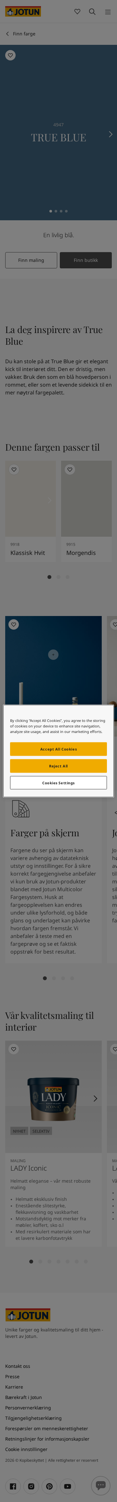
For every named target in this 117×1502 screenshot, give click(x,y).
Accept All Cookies (58, 748)
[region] (58, 751)
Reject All (58, 765)
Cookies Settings (58, 782)
